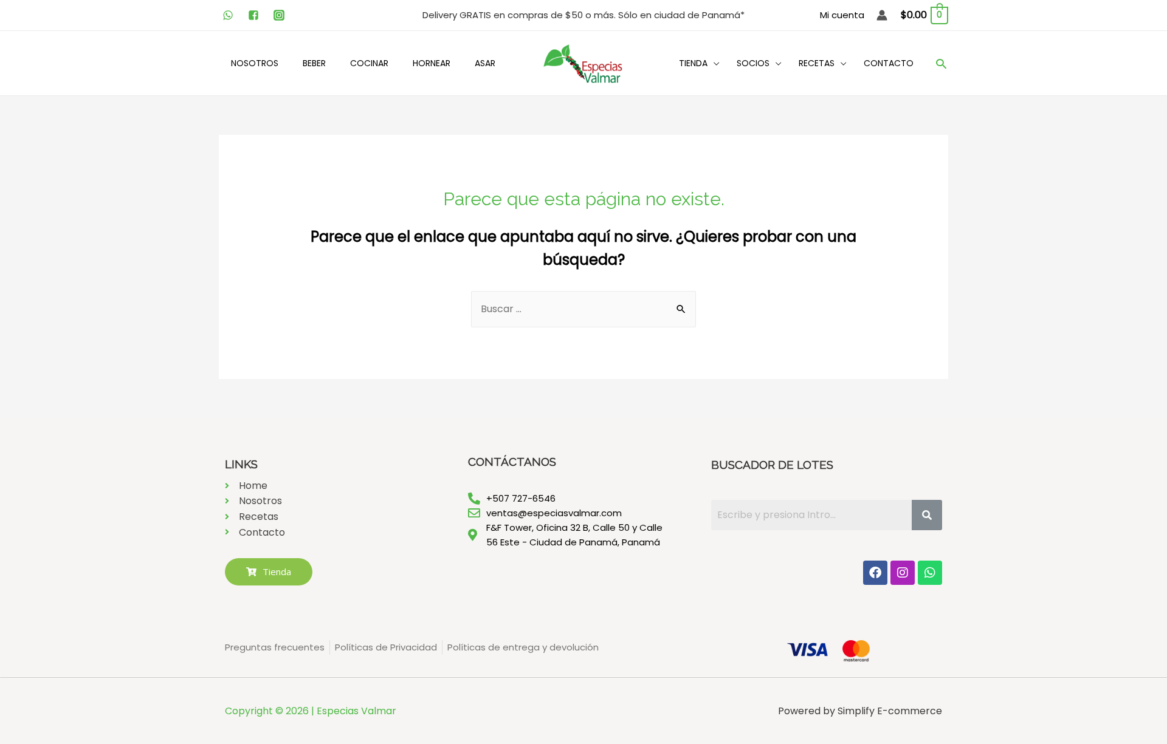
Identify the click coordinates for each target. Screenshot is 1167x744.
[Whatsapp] (930, 573)
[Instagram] (902, 573)
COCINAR (369, 63)
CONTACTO (889, 63)
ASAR (485, 63)
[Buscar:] (583, 309)
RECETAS (817, 63)
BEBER (314, 63)
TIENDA (693, 63)
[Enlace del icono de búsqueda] (941, 63)
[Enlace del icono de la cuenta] (881, 15)
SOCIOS (753, 63)
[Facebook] (875, 573)
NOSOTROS (254, 63)
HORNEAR (431, 63)
